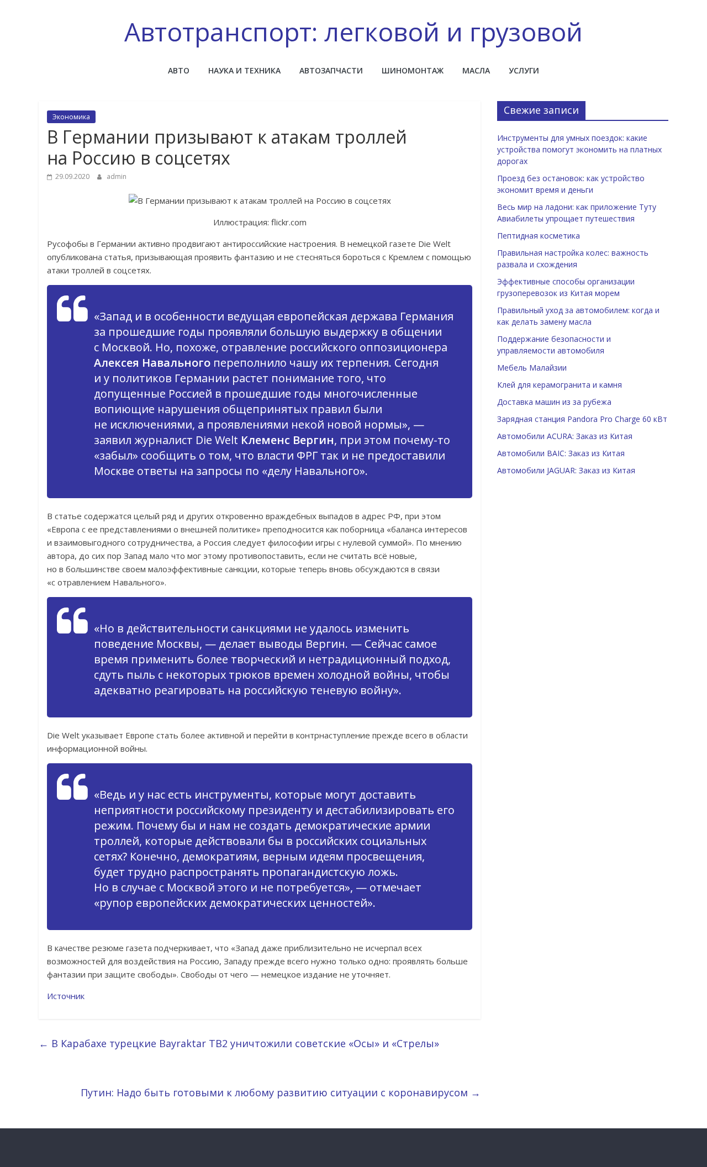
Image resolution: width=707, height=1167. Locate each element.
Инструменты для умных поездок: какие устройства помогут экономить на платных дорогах (579, 149)
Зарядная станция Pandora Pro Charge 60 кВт (582, 419)
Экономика (71, 117)
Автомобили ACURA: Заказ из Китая (564, 436)
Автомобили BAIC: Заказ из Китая (561, 453)
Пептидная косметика (538, 235)
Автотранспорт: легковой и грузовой (353, 31)
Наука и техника (244, 70)
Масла (476, 70)
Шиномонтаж (413, 70)
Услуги (524, 70)
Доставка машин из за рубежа (554, 402)
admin (116, 176)
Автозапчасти (331, 70)
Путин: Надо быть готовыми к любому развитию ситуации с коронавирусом (281, 1092)
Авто (178, 70)
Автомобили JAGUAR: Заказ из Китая (566, 470)
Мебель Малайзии (532, 367)
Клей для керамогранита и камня (559, 384)
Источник (66, 995)
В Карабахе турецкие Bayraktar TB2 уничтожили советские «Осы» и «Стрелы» (239, 1043)
